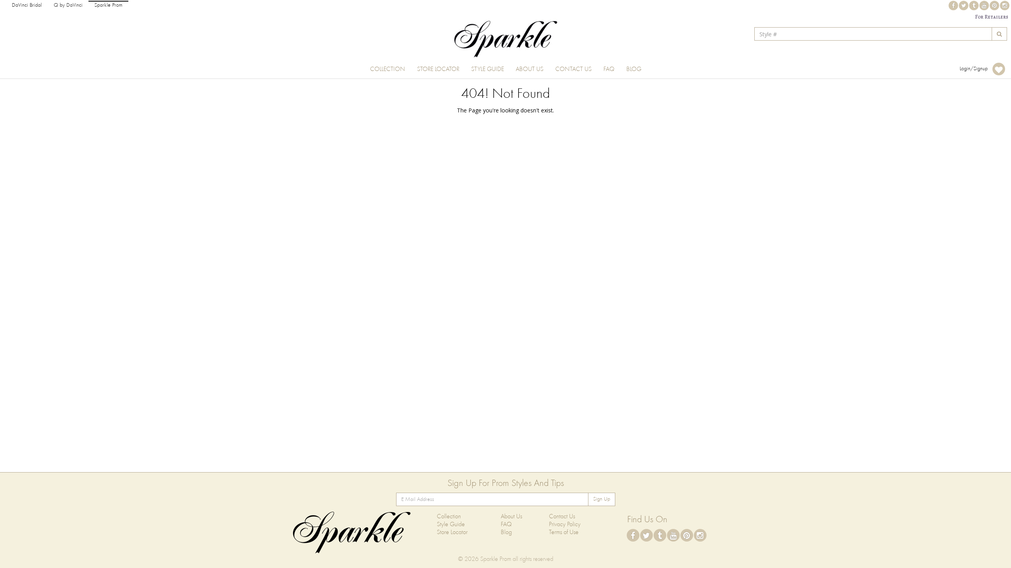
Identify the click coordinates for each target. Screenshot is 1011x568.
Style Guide (487, 69)
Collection (387, 69)
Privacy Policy (565, 524)
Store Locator (438, 69)
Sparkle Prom (108, 5)
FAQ (608, 69)
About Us (529, 69)
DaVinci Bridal (27, 5)
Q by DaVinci (68, 5)
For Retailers (991, 16)
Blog (633, 69)
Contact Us (573, 69)
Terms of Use (564, 532)
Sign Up (601, 499)
